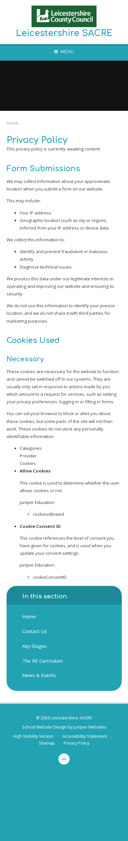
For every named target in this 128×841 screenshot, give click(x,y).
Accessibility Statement (85, 736)
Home (12, 123)
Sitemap (47, 743)
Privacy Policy (76, 743)
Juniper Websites (89, 727)
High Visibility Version (33, 736)
